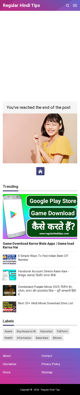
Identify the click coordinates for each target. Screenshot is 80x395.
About (7, 356)
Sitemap (46, 372)
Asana (8, 331)
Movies (57, 337)
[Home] (40, 171)
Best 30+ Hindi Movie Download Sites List (45, 303)
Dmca (6, 372)
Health (8, 337)
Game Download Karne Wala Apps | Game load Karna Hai (38, 245)
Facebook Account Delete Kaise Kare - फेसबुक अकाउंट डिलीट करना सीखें (43, 273)
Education (46, 331)
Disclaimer (9, 364)
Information (24, 337)
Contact (46, 356)
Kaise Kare (42, 337)
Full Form (62, 331)
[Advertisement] (40, 56)
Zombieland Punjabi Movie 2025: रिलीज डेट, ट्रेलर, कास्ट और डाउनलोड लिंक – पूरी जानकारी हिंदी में (47, 290)
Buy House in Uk (26, 331)
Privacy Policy (50, 364)
